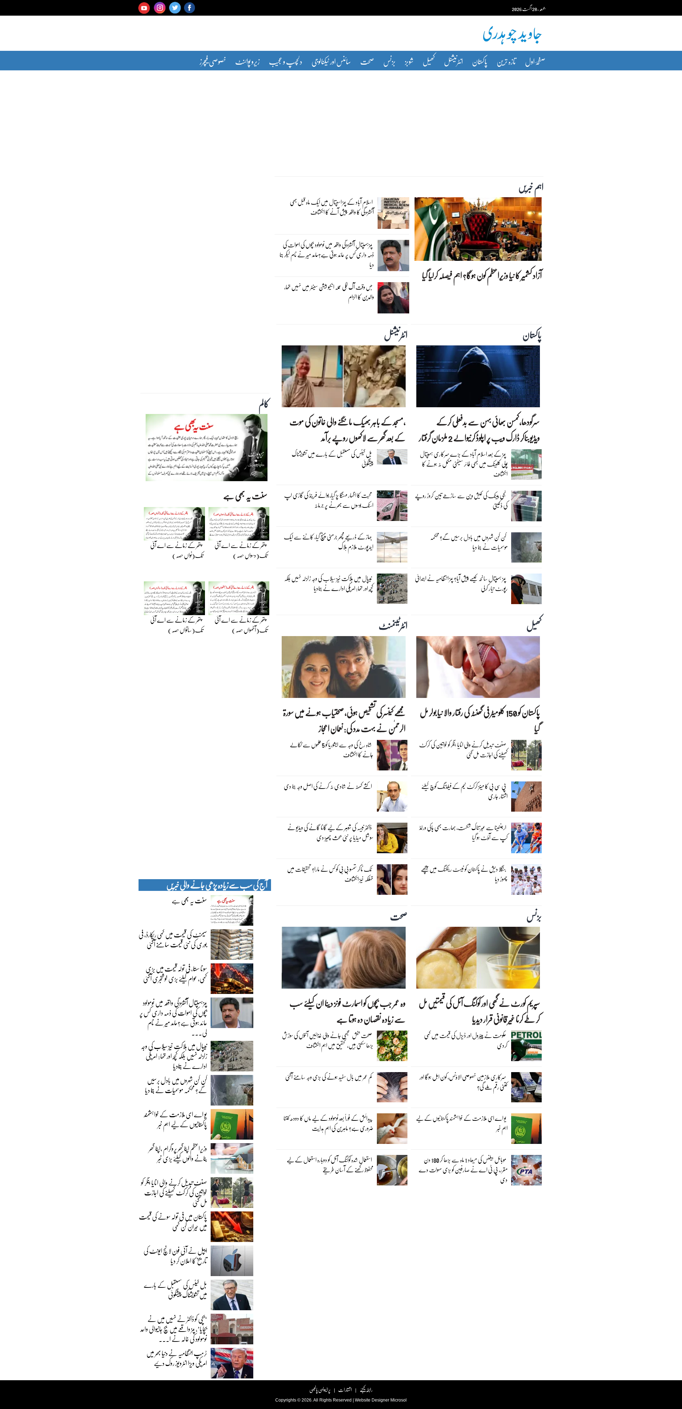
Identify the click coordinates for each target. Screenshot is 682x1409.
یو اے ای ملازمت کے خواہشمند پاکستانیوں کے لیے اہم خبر (462, 1123)
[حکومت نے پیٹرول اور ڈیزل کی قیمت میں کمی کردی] (526, 1047)
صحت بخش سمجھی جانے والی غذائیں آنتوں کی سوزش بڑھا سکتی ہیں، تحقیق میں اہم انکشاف (327, 1040)
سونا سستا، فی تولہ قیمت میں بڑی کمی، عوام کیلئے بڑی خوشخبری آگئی (175, 973)
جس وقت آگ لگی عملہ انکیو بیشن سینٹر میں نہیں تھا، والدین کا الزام (329, 292)
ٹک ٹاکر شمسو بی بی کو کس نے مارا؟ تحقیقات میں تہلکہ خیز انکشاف (330, 874)
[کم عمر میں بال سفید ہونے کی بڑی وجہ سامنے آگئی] (392, 1088)
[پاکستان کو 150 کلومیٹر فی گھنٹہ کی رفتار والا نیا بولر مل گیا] (478, 668)
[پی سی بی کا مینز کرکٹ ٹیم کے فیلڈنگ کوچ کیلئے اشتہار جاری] (526, 798)
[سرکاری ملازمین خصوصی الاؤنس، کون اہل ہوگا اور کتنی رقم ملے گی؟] (526, 1088)
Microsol (398, 1400)
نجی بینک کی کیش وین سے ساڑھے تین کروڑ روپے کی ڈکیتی (461, 500)
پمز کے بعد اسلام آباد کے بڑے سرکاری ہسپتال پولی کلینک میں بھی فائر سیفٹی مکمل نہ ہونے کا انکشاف (464, 464)
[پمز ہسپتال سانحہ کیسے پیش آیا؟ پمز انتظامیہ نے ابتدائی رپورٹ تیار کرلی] (526, 590)
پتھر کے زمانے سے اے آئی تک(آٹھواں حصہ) (241, 625)
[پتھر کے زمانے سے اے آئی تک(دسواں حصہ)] (239, 525)
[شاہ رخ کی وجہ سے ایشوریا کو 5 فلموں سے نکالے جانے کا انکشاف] (392, 757)
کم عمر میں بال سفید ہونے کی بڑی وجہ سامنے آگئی (328, 1077)
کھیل (429, 61)
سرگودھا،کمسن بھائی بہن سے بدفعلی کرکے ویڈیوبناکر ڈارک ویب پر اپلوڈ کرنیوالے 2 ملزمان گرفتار (479, 430)
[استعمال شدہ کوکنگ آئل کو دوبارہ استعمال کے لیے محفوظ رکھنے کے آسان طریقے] (392, 1172)
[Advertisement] (341, 118)
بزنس (389, 61)
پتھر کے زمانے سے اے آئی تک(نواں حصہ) (176, 550)
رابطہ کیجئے (366, 1389)
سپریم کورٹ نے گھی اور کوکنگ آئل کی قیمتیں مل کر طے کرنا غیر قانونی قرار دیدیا (479, 1011)
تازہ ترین (506, 61)
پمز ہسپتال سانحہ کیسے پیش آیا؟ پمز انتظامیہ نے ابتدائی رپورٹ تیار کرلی (461, 583)
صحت (367, 61)
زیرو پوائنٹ (247, 61)
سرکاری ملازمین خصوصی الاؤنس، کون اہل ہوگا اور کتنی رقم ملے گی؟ (464, 1082)
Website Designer (372, 1400)
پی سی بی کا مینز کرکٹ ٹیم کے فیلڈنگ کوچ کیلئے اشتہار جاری (464, 791)
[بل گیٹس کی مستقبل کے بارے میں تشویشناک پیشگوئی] (392, 458)
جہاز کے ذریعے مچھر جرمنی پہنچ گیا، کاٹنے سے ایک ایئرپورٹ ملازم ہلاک (328, 541)
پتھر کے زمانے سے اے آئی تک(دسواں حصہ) (241, 550)
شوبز (409, 61)
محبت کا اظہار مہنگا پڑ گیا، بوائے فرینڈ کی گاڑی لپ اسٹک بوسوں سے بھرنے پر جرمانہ (328, 500)
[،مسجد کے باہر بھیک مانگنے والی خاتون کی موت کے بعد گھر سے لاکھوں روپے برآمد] (343, 378)
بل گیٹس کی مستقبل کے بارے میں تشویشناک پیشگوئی (332, 459)
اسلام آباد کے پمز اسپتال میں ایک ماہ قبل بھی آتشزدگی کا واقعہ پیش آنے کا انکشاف (332, 207)
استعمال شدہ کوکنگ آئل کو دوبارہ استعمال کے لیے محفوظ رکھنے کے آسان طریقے (330, 1164)
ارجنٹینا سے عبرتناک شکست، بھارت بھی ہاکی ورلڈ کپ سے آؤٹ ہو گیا (463, 832)
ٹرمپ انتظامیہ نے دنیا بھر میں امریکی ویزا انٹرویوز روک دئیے (176, 1358)
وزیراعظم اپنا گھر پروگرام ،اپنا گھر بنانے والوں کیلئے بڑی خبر (178, 1153)
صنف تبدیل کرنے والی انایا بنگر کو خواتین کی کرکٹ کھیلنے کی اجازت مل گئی (463, 749)
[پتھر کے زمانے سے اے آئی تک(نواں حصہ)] (174, 525)
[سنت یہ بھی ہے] (206, 449)
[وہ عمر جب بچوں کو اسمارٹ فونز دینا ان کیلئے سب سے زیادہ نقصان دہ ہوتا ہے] (343, 959)
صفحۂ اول (535, 61)
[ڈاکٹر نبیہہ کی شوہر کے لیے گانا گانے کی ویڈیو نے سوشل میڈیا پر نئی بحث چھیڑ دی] (392, 839)
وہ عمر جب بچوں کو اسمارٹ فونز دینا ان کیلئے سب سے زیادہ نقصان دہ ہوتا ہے (347, 1011)
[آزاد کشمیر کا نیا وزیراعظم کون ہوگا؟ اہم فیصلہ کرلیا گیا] (478, 231)
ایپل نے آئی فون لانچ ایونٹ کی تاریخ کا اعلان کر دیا (175, 1255)
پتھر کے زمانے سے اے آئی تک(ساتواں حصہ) (176, 625)
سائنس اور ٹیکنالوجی (331, 61)
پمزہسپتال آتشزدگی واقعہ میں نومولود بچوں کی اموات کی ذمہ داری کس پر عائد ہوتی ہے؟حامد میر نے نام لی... (173, 1017)
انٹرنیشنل (453, 61)
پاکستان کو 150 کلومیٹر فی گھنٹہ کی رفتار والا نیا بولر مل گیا (480, 720)
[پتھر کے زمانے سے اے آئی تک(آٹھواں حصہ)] (239, 600)
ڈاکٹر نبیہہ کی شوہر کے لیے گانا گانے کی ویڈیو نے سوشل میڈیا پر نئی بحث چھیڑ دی (330, 832)
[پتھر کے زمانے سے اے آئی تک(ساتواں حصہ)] (174, 600)
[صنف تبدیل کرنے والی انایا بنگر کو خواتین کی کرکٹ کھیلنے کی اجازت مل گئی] (526, 757)
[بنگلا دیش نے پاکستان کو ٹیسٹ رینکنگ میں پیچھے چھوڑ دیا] (526, 881)
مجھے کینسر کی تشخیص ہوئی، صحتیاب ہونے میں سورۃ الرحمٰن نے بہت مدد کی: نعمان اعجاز (344, 720)
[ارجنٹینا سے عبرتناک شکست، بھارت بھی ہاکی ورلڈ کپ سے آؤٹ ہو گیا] (526, 839)
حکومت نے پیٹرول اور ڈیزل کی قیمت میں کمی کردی (466, 1040)
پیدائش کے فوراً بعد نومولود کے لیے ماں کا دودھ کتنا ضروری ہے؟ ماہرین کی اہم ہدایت (328, 1123)
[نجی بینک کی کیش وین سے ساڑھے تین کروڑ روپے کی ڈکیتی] (526, 507)
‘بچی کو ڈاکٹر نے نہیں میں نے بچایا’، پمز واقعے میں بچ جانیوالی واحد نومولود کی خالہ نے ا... (173, 1329)
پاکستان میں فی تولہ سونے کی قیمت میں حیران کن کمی (173, 1221)
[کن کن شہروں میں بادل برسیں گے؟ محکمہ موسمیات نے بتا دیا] (526, 549)
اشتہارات (345, 1389)
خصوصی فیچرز (213, 61)
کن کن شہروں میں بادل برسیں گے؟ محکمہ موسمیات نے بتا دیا (469, 542)
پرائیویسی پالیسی (320, 1389)
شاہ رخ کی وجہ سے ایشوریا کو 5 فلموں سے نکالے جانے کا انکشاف (331, 749)
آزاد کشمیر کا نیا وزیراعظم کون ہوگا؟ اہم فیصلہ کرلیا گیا (482, 275)
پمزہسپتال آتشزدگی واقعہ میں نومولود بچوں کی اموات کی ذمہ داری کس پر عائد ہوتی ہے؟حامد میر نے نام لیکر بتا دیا (327, 254)
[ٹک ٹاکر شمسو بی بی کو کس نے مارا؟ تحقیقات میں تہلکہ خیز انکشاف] (392, 881)
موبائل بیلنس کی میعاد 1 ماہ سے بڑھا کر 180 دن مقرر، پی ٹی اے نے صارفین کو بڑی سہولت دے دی (463, 1169)
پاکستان (479, 61)
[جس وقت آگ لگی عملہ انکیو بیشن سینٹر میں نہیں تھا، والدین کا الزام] (393, 299)
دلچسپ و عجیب (285, 61)
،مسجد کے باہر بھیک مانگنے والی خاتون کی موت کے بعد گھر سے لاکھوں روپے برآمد (347, 430)
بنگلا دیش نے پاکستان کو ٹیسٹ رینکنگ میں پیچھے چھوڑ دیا (464, 874)
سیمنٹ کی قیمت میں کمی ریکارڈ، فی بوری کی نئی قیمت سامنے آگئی (173, 939)
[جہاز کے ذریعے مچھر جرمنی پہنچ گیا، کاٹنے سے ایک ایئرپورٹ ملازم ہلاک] (392, 549)
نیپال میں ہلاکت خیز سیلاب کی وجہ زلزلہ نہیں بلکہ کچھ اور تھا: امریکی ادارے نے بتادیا (328, 583)
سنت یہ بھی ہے (245, 496)
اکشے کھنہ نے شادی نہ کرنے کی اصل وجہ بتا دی (328, 786)
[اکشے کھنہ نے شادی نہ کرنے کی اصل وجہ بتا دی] (392, 798)
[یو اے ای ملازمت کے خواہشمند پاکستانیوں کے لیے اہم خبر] (526, 1130)
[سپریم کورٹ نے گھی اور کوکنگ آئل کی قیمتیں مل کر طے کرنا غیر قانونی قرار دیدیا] (478, 959)
